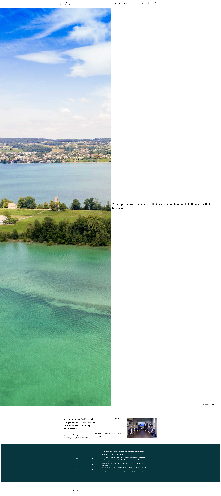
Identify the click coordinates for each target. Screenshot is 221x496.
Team (120, 3)
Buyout (77, 458)
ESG (116, 3)
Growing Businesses (80, 464)
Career (137, 3)
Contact (144, 3)
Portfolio (126, 3)
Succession (78, 452)
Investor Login (151, 3)
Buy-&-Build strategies (80, 469)
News (132, 3)
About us (109, 3)
